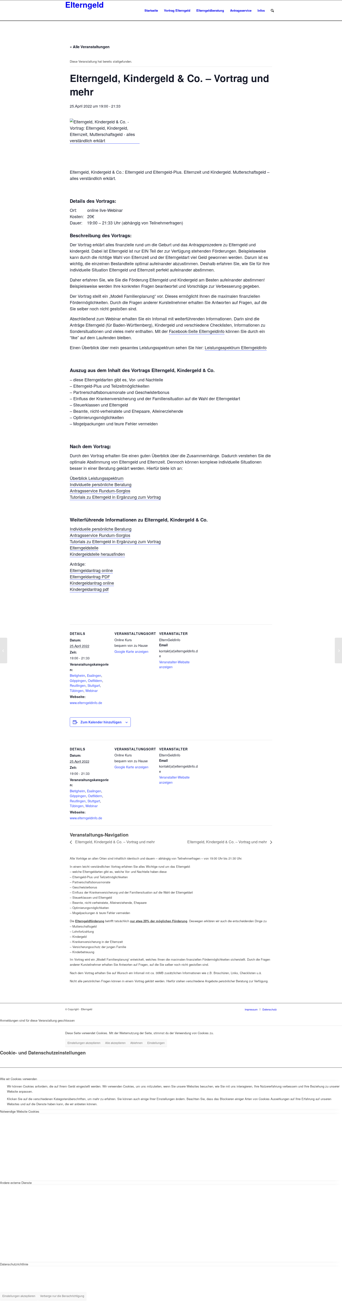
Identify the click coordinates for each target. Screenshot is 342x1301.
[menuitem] (151, 10)
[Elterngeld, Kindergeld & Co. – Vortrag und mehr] (3, 650)
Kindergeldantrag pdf (89, 589)
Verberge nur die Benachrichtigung (62, 1296)
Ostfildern (95, 680)
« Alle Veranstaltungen (90, 46)
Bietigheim (77, 675)
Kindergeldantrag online (92, 583)
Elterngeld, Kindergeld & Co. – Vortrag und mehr (114, 841)
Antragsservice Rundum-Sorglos (100, 491)
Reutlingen (78, 685)
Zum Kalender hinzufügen (101, 722)
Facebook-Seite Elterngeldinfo (197, 331)
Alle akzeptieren (115, 1043)
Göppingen (78, 680)
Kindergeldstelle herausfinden (97, 554)
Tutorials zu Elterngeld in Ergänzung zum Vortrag (115, 497)
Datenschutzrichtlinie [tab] (14, 1264)
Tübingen (77, 690)
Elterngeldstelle (84, 548)
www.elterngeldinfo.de (86, 702)
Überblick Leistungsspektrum (97, 478)
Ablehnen (136, 1043)
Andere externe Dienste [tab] (16, 1182)
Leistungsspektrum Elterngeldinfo (236, 347)
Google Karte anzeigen (131, 651)
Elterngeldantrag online (91, 570)
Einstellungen (156, 1043)
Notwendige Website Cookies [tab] (19, 1111)
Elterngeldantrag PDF (90, 576)
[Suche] (272, 10)
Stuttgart (93, 685)
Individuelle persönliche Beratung (100, 484)
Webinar (91, 690)
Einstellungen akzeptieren (84, 1043)
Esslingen (94, 675)
